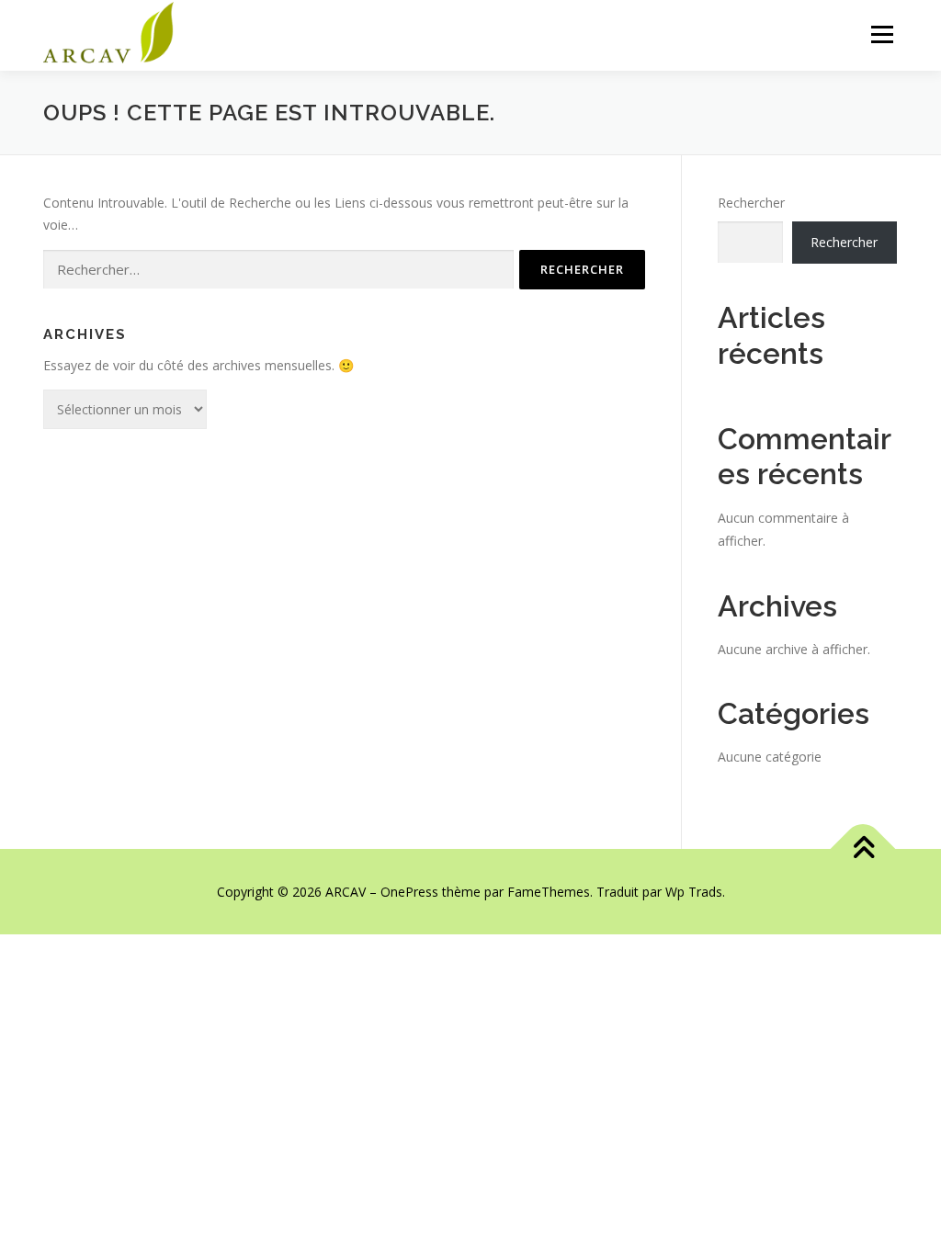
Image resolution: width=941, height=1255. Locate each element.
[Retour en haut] (863, 848)
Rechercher (751, 202)
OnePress (409, 891)
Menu (882, 34)
